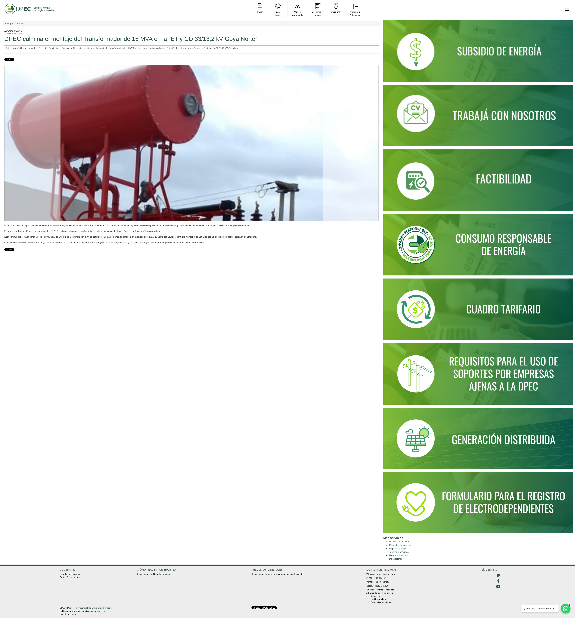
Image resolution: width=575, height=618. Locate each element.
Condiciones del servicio (93, 611)
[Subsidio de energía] (478, 52)
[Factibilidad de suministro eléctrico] (478, 181)
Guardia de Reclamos (70, 574)
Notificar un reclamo (399, 541)
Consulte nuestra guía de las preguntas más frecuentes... (278, 574)
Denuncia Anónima (398, 555)
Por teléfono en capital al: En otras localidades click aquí (380, 586)
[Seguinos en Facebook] (498, 581)
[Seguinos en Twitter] (498, 575)
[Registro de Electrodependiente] (478, 502)
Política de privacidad (70, 611)
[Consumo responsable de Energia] (478, 246)
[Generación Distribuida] (478, 438)
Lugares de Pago (397, 548)
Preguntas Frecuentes (400, 545)
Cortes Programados (70, 577)
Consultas (375, 596)
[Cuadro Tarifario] (478, 310)
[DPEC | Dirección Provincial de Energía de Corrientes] (29, 9)
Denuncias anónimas (381, 602)
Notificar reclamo (379, 599)
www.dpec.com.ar (68, 614)
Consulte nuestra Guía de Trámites (153, 574)
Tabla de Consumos (399, 552)
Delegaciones (395, 559)
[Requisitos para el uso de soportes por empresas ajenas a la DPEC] (478, 375)
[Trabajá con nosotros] (478, 117)
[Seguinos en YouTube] (498, 587)
